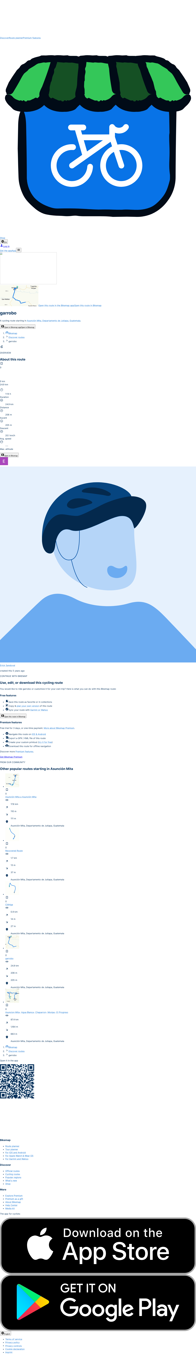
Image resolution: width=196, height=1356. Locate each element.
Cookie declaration (15, 1349)
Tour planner (11, 1149)
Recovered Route (14, 850)
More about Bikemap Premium (59, 728)
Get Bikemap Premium (11, 757)
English (7, 1334)
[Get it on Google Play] (98, 1302)
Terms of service (13, 1339)
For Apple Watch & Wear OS (19, 1155)
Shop (8, 1183)
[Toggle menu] (18, 250)
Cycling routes (12, 1174)
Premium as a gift (14, 1198)
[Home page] (98, 18)
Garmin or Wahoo (39, 710)
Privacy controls (13, 1346)
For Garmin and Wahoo (16, 1159)
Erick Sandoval (7, 665)
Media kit (10, 1208)
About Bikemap (13, 1202)
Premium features (32, 38)
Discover (4, 38)
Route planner (16, 38)
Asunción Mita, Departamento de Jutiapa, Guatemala (53, 320)
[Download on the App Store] (98, 1245)
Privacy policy (12, 1342)
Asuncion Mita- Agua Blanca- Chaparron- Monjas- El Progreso (36, 1012)
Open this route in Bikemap (14, 717)
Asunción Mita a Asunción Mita (20, 797)
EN (5, 242)
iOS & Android (39, 734)
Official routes (12, 1171)
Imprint (8, 1352)
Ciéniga (9, 904)
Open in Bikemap (11, 456)
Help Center (11, 1205)
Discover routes (17, 337)
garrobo (9, 958)
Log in (6, 246)
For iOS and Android (15, 1152)
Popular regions (13, 1177)
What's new (11, 1180)
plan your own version (28, 706)
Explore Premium (14, 1195)
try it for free (45, 742)
